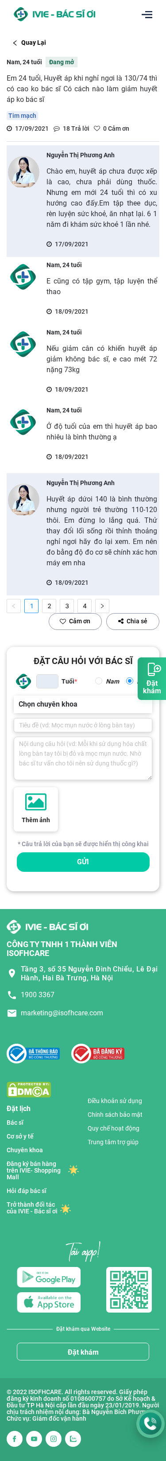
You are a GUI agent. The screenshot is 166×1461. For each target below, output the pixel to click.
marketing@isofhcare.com (62, 1013)
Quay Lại (33, 42)
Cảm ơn (79, 621)
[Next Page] (102, 606)
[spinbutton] (47, 681)
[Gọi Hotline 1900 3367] (150, 1424)
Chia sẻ (137, 621)
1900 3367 (37, 995)
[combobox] (19, 704)
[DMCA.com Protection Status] (29, 1089)
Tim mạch (22, 115)
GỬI (83, 862)
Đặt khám (83, 1352)
